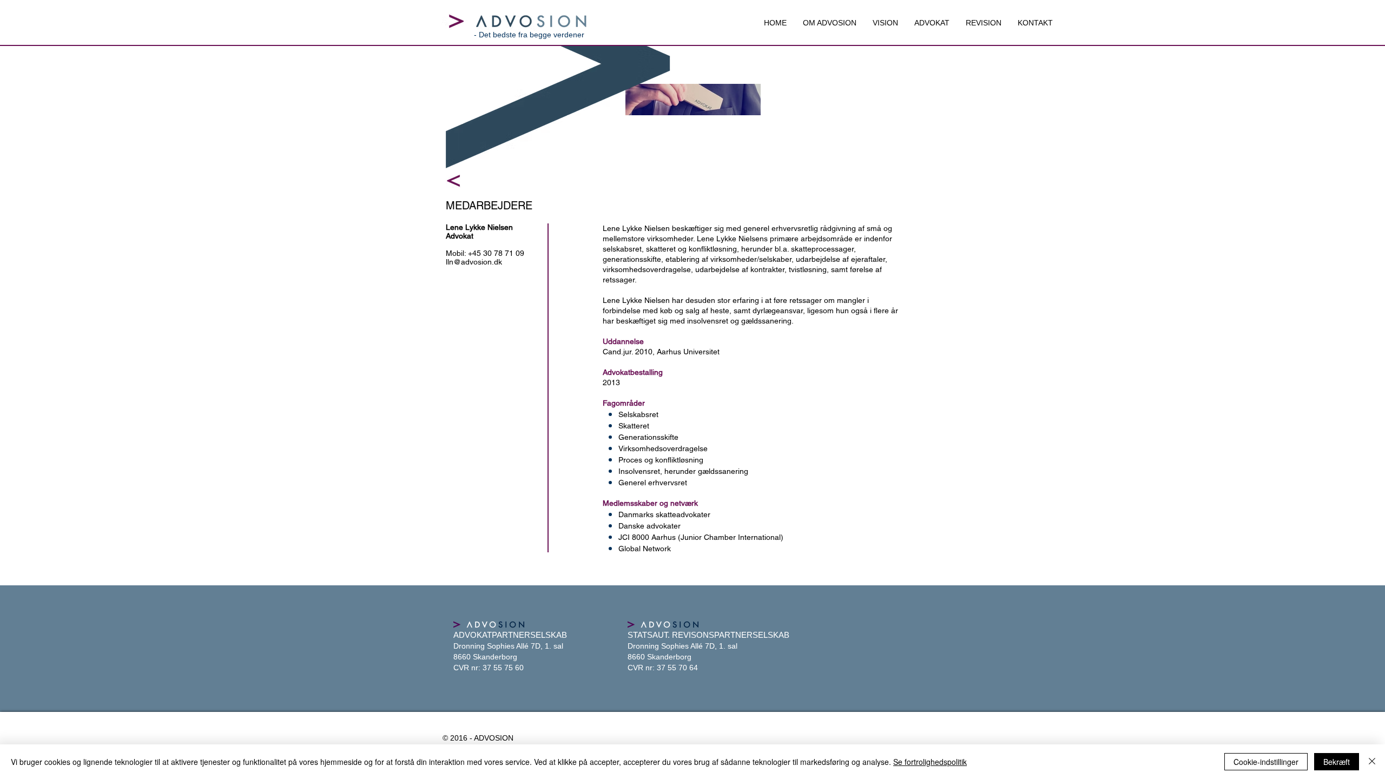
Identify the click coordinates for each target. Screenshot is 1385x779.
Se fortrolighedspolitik (930, 761)
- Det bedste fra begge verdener (529, 34)
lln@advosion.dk (474, 262)
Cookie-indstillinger (1266, 761)
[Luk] (1372, 761)
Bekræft (1336, 761)
